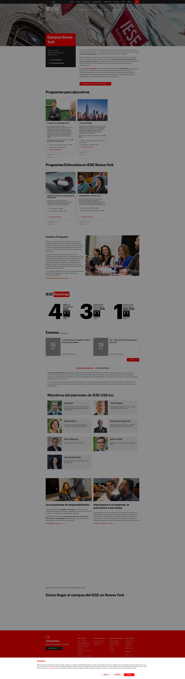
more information (51, 668)
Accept (129, 674)
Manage (117, 674)
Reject (106, 674)
